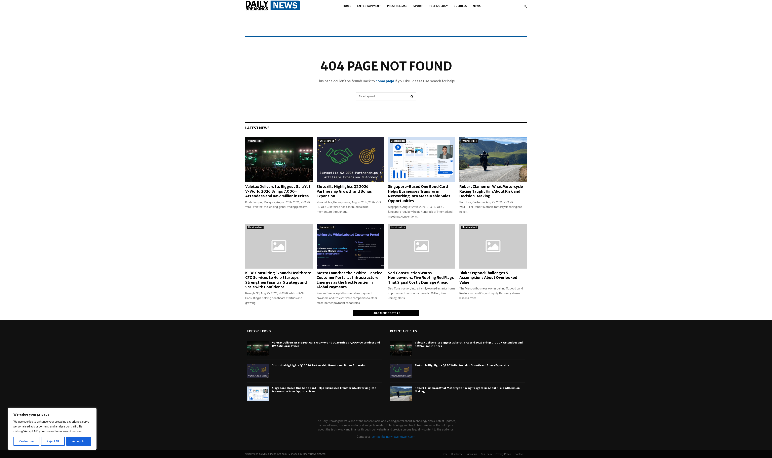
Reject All (53, 441)
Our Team (486, 454)
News (477, 6)
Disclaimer (457, 454)
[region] (52, 429)
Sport (418, 6)
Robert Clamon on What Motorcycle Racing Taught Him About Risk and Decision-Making (491, 191)
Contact (519, 454)
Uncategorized (255, 141)
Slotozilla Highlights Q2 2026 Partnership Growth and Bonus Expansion (344, 191)
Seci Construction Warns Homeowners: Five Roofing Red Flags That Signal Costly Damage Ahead (421, 278)
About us (472, 454)
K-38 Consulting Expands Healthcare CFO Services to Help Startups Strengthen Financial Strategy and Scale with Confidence (278, 280)
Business (460, 6)
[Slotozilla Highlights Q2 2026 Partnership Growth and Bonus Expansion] (350, 159)
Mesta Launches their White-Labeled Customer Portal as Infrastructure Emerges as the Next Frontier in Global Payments (350, 280)
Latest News (257, 128)
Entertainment (369, 6)
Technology (438, 6)
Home (347, 6)
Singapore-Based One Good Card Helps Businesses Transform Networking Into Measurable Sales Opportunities (419, 193)
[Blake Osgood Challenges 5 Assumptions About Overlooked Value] (493, 246)
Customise (26, 441)
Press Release (397, 6)
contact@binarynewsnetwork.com (393, 436)
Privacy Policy (503, 454)
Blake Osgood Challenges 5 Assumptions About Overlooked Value (488, 278)
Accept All (78, 441)
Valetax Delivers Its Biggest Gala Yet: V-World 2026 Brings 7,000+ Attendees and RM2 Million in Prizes (278, 191)
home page (385, 81)
